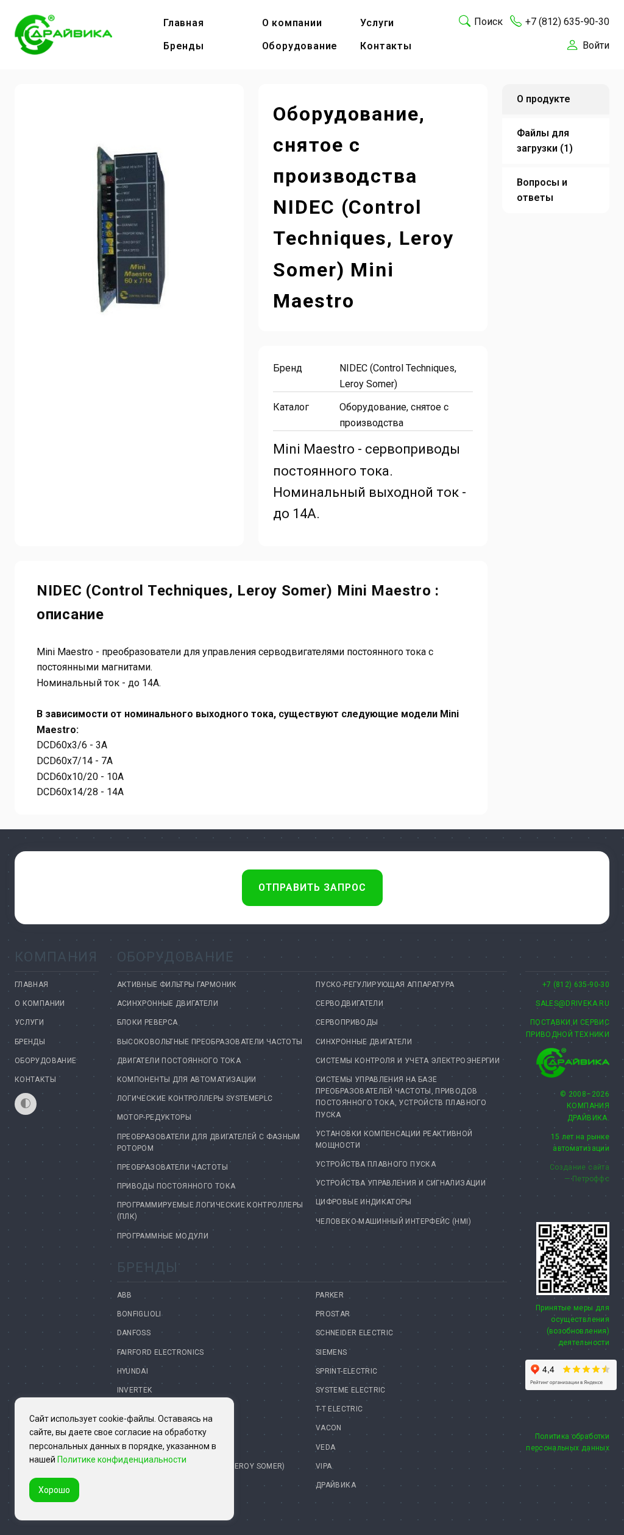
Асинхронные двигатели (168, 1003)
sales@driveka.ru (572, 1003)
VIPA (324, 1466)
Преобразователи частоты (172, 1167)
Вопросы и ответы (542, 190)
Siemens (331, 1352)
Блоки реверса (147, 1022)
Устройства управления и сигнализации (401, 1183)
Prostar (333, 1314)
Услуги (377, 23)
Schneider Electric (354, 1333)
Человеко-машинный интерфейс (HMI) (393, 1221)
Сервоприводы (347, 1022)
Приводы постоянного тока (176, 1186)
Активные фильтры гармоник (177, 984)
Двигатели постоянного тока (179, 1060)
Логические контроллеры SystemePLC (195, 1098)
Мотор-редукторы (154, 1117)
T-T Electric (339, 1409)
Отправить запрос (312, 887)
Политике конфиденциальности (121, 1459)
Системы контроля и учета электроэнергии (408, 1060)
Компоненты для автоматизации (187, 1079)
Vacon (329, 1428)
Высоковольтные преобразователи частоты (210, 1042)
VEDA (325, 1447)
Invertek (134, 1390)
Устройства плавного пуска (376, 1164)
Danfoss (134, 1333)
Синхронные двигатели (364, 1042)
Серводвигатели (349, 1003)
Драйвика (336, 1485)
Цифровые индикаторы (364, 1202)
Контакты (385, 46)
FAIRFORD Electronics (160, 1352)
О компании (292, 23)
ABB (124, 1295)
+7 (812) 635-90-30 (575, 984)
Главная (183, 23)
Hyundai (133, 1371)
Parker (330, 1295)
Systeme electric (351, 1390)
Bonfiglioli (139, 1314)
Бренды (183, 46)
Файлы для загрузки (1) (545, 141)
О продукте (543, 99)
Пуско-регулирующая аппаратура (385, 984)
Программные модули (162, 1236)
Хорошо (54, 1490)
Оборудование (300, 46)
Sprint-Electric (346, 1371)
